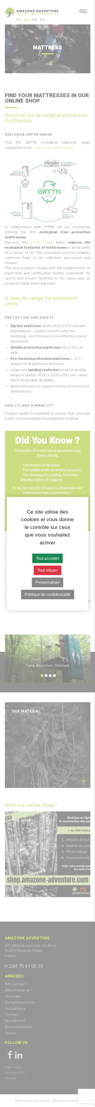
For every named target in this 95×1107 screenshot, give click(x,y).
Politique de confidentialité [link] (47, 594)
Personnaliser (48, 582)
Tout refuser (48, 570)
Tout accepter (47, 558)
